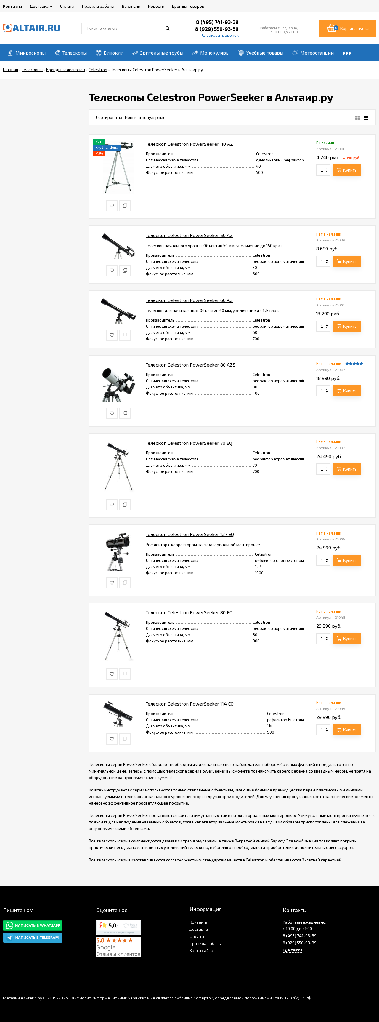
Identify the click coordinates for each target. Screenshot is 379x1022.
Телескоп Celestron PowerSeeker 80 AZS (190, 364)
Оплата (197, 936)
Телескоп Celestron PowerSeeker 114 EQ (190, 703)
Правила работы (206, 943)
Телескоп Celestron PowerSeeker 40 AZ (189, 144)
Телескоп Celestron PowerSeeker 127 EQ (190, 534)
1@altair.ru (292, 949)
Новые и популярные (145, 117)
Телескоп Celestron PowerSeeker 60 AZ (189, 300)
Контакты (199, 922)
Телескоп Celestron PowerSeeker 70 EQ (189, 443)
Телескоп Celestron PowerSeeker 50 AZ (189, 235)
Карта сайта (201, 950)
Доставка (199, 929)
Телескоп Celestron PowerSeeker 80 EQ (189, 612)
